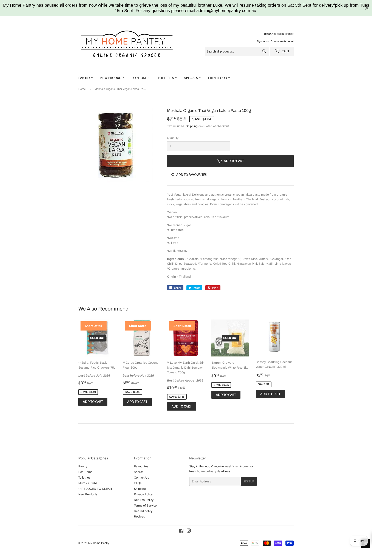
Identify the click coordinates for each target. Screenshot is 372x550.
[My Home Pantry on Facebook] (181, 531)
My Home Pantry (98, 543)
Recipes (139, 516)
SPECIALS (191, 78)
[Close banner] (366, 8)
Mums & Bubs (87, 483)
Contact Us (141, 477)
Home (82, 89)
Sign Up (248, 481)
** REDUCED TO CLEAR (95, 488)
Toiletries (166, 78)
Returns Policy (143, 500)
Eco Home (140, 78)
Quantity (172, 137)
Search (139, 472)
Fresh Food (218, 78)
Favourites (141, 466)
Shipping (192, 126)
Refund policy (143, 511)
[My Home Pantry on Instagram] (189, 531)
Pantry (84, 78)
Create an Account (282, 41)
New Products (112, 78)
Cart (285, 51)
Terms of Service (145, 505)
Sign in (261, 41)
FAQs (137, 483)
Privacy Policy (143, 494)
